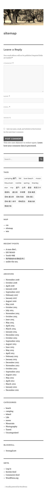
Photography (11, 426)
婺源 (29, 188)
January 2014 (11, 332)
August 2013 (11, 344)
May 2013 (10, 350)
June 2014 (10, 319)
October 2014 (11, 316)
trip (11, 188)
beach (8, 408)
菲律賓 (22, 192)
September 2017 (13, 292)
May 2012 (10, 378)
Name (7, 96)
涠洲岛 (7, 192)
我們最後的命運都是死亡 (15, 258)
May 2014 (10, 323)
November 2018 (12, 280)
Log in (8, 469)
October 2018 (11, 283)
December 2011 (12, 390)
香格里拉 (21, 201)
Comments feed (12, 475)
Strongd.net (11, 451)
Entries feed (11, 472)
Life (7, 417)
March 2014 (11, 329)
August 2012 (11, 375)
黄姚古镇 (7, 206)
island (8, 414)
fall (20, 178)
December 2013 (12, 335)
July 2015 (10, 310)
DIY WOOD (10, 252)
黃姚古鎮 (31, 201)
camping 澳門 (10, 178)
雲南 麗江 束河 (10, 201)
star (6, 188)
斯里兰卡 (37, 188)
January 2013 (11, 359)
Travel (8, 429)
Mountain (8, 183)
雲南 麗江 (30, 197)
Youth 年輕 (10, 255)
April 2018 (10, 286)
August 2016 (11, 301)
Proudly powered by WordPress (16, 487)
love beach (28, 178)
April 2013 (10, 353)
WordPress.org (12, 478)
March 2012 (11, 384)
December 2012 (12, 362)
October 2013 (11, 338)
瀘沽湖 (14, 192)
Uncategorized (12, 433)
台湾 (23, 188)
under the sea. (12, 262)
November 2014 (12, 313)
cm (7, 225)
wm (7, 231)
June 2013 (10, 347)
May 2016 (10, 304)
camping (9, 411)
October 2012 (11, 369)
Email (7, 107)
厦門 (17, 188)
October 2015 (11, 307)
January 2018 (11, 289)
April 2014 (10, 326)
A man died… (11, 249)
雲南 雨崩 (20, 197)
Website (7, 118)
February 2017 (12, 295)
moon (38, 178)
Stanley (35, 183)
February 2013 (12, 356)
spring (26, 183)
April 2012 (10, 381)
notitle (18, 183)
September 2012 (13, 372)
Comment (9, 63)
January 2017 (11, 298)
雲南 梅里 (31, 192)
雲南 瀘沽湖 (9, 197)
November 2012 (12, 365)
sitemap (9, 228)
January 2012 (11, 387)
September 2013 (13, 341)
